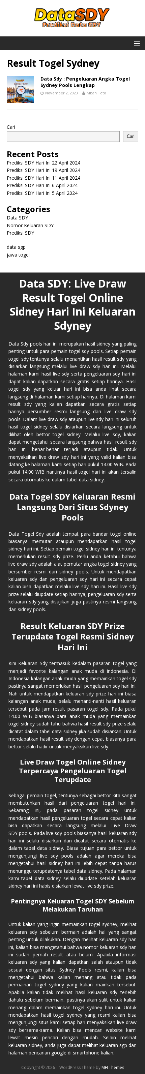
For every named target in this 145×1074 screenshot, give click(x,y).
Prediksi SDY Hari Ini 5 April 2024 (42, 193)
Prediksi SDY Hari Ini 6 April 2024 (42, 185)
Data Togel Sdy (26, 534)
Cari (11, 127)
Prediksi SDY (20, 233)
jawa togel (18, 254)
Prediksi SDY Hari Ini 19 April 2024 (43, 170)
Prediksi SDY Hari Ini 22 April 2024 (43, 162)
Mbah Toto (96, 92)
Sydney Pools (75, 969)
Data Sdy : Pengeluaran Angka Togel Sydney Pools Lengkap (85, 82)
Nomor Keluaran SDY (30, 225)
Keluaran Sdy (32, 663)
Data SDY (17, 217)
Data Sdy (18, 343)
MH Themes (113, 1067)
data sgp (16, 247)
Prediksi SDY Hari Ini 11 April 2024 (43, 178)
